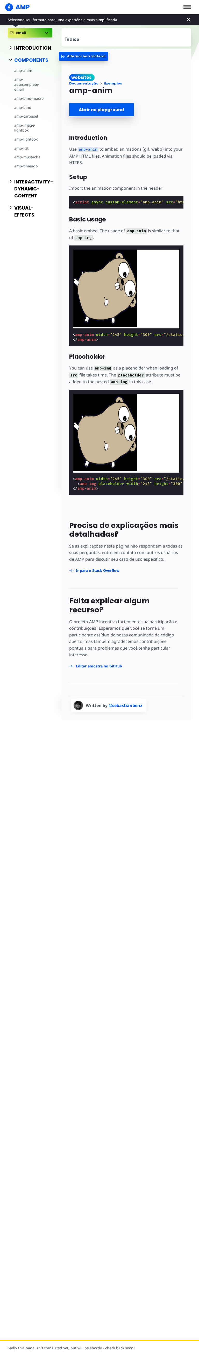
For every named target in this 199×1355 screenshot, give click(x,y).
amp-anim (23, 70)
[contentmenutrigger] (126, 37)
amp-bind (22, 107)
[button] (187, 7)
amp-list (21, 148)
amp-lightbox (26, 139)
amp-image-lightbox (24, 128)
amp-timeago (26, 166)
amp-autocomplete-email (26, 84)
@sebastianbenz (125, 705)
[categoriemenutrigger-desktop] (83, 56)
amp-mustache (27, 157)
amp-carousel (26, 116)
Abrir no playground (101, 110)
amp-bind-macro (29, 98)
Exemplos (113, 83)
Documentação (83, 83)
